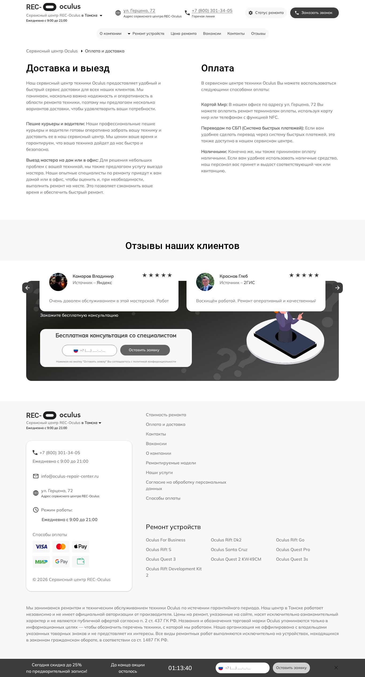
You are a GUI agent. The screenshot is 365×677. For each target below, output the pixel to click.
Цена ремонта (184, 33)
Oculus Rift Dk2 (226, 539)
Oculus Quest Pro (293, 549)
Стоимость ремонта (166, 414)
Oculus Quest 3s (292, 559)
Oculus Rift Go (290, 539)
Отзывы (258, 33)
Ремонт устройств (148, 33)
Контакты (236, 33)
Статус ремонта (269, 12)
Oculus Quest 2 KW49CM (236, 559)
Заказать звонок (316, 12)
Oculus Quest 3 (161, 559)
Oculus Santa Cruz (229, 549)
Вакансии (212, 33)
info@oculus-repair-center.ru (70, 476)
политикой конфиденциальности (154, 361)
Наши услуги (159, 472)
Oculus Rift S (158, 549)
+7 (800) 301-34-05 (212, 10)
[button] (27, 287)
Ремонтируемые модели (171, 462)
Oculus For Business (165, 539)
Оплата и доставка (165, 424)
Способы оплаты (163, 498)
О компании (110, 33)
